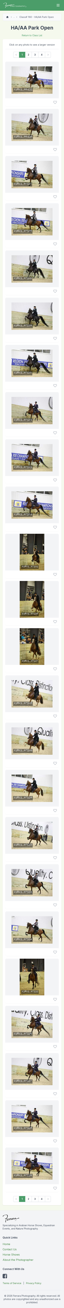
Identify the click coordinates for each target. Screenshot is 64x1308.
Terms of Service (12, 1283)
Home (6, 1244)
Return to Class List (32, 35)
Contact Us (10, 1249)
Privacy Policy (33, 1283)
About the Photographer (18, 1259)
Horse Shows (11, 1254)
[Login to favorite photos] (55, 102)
